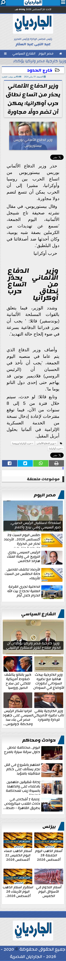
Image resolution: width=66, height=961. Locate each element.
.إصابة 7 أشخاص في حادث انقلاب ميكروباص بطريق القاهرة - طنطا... (21, 804)
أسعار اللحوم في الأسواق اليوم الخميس (48, 891)
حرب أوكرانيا (55, 448)
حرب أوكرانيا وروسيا (21, 443)
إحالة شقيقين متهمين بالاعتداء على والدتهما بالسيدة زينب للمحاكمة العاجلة (23, 787)
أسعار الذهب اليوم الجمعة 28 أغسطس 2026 (48, 855)
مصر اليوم (45, 495)
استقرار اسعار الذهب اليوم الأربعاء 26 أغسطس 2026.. (18, 891)
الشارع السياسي (38, 614)
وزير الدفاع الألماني (45, 443)
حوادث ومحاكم (39, 740)
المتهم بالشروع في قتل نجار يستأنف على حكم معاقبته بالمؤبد (22, 769)
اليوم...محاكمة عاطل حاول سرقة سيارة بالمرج (22, 750)
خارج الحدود (39, 70)
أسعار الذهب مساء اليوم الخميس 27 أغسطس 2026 (18, 855)
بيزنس (49, 826)
